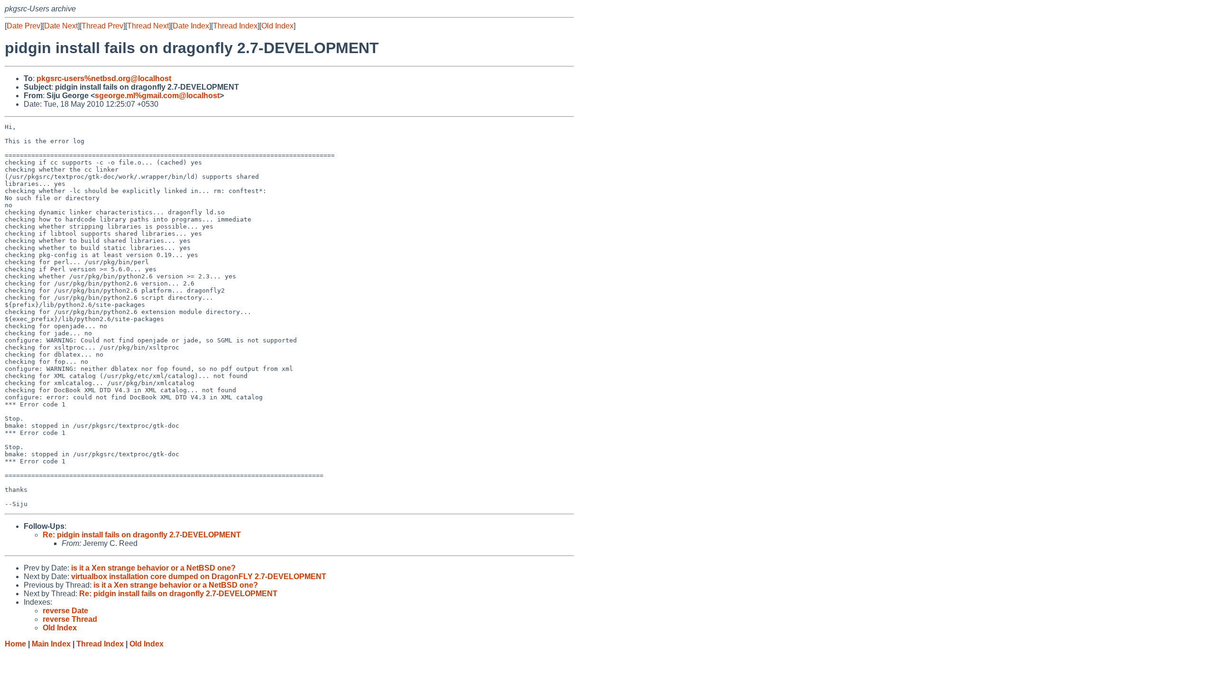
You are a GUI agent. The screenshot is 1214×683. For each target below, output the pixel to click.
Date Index (191, 26)
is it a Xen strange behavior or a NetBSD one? (153, 568)
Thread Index (235, 26)
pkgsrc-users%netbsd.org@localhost (104, 78)
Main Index (51, 644)
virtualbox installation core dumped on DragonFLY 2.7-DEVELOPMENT (198, 576)
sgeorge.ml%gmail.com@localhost (157, 96)
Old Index (277, 26)
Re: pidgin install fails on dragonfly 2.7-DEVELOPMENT (142, 535)
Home (15, 644)
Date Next (61, 26)
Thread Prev (102, 26)
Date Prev (23, 26)
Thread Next (148, 26)
